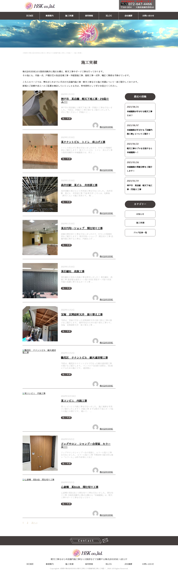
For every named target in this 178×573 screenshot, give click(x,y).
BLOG (109, 16)
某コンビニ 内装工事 (74, 400)
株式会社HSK (106, 127)
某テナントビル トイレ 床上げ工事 (83, 142)
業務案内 (49, 16)
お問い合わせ (148, 16)
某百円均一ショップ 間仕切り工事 (82, 228)
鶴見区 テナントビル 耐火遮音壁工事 (84, 357)
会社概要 (128, 16)
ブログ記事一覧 (140, 233)
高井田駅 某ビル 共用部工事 (79, 185)
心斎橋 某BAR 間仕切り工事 (79, 487)
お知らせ (140, 214)
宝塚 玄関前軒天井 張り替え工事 (82, 314)
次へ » (34, 523)
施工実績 (69, 16)
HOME (29, 16)
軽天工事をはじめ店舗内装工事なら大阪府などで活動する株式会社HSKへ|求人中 (89, 559)
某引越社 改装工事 (72, 271)
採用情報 (89, 16)
